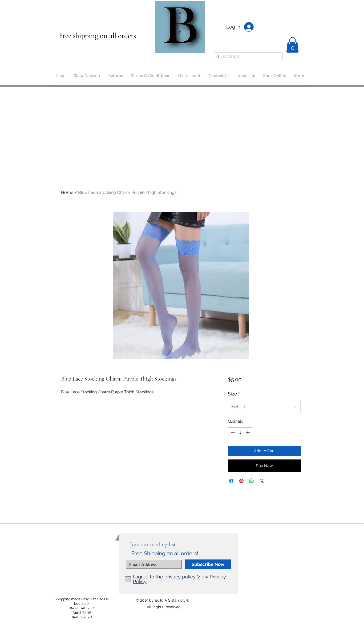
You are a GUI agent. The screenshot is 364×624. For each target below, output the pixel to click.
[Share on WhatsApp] (251, 481)
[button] (292, 45)
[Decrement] (232, 432)
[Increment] (248, 432)
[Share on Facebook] (231, 481)
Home (67, 192)
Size (234, 394)
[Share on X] (261, 481)
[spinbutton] (240, 432)
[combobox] (264, 406)
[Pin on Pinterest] (241, 481)
